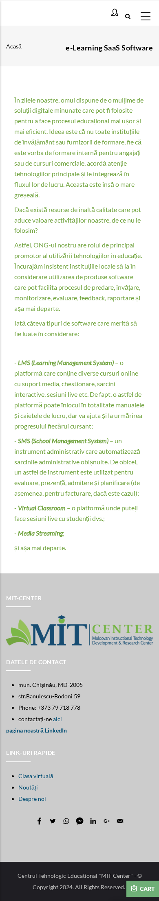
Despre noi (32, 798)
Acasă (14, 46)
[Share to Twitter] (53, 821)
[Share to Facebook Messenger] (80, 821)
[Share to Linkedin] (93, 821)
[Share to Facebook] (39, 821)
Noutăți (28, 787)
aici (57, 718)
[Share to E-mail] (120, 821)
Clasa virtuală (35, 775)
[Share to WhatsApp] (66, 821)
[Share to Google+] (107, 821)
